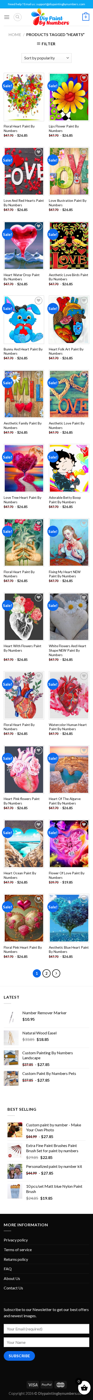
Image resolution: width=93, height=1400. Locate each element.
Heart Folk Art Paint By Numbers (66, 351)
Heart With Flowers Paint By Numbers (22, 648)
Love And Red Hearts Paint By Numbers (24, 203)
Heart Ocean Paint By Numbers (20, 875)
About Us (12, 1278)
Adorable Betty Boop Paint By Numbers (65, 500)
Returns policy (16, 1259)
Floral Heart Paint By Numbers (19, 128)
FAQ (8, 1268)
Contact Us (13, 1287)
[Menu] (7, 17)
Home (14, 34)
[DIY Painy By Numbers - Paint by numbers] (50, 17)
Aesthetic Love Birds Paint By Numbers (68, 277)
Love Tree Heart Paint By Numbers (22, 500)
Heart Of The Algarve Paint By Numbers (65, 801)
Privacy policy (16, 1239)
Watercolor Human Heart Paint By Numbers (68, 727)
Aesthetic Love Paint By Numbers (67, 425)
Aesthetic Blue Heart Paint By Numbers (69, 949)
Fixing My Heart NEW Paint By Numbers (65, 574)
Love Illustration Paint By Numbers (68, 203)
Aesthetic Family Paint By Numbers (23, 425)
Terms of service (18, 1249)
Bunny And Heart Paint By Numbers (23, 351)
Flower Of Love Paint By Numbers (67, 875)
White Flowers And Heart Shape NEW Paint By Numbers (67, 650)
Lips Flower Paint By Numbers (64, 128)
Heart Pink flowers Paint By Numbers (22, 801)
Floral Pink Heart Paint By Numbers (23, 949)
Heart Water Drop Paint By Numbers (22, 277)
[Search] (18, 17)
